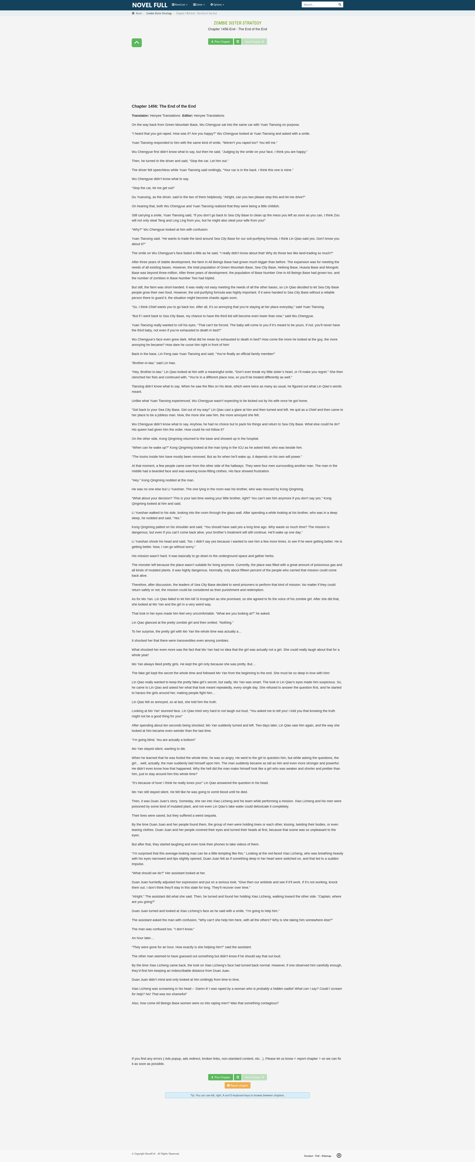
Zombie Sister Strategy (237, 23)
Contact (308, 1156)
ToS (317, 1156)
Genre (199, 4)
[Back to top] (339, 1156)
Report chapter (239, 1085)
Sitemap (326, 1156)
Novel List (180, 4)
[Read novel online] (150, 5)
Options (217, 4)
